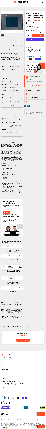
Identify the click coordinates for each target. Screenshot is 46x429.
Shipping (27, 30)
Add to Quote (34, 44)
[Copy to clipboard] (21, 45)
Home (2, 9)
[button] (1, 2)
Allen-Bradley (37, 20)
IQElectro (7, 357)
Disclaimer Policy (4, 318)
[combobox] (23, 5)
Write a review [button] (23, 340)
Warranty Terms (39, 85)
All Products (7, 9)
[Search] (43, 5)
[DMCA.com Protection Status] (42, 408)
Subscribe (41, 414)
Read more (37, 52)
